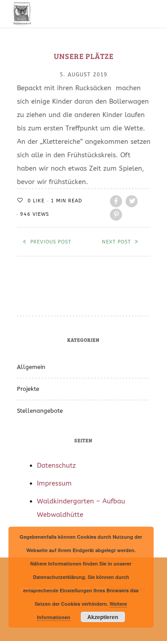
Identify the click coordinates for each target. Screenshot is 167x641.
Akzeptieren (102, 617)
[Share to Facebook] (116, 201)
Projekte (28, 388)
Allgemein (31, 367)
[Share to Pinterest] (116, 215)
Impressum (54, 483)
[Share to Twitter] (132, 201)
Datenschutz (56, 465)
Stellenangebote (40, 410)
